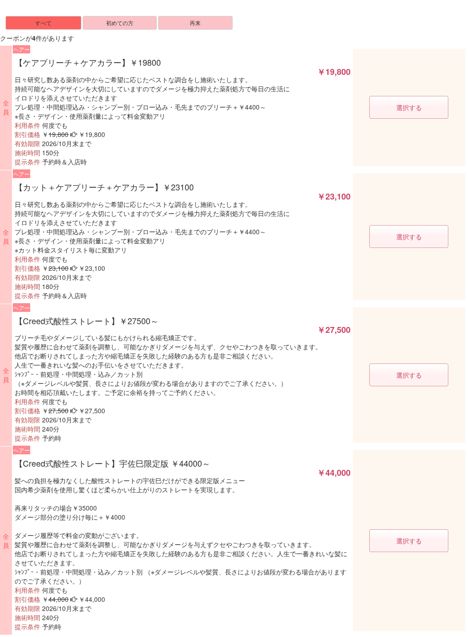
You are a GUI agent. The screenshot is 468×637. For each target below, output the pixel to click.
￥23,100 (334, 196)
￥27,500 (334, 330)
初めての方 (119, 22)
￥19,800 (334, 72)
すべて (43, 22)
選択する (409, 107)
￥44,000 (334, 473)
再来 (195, 22)
